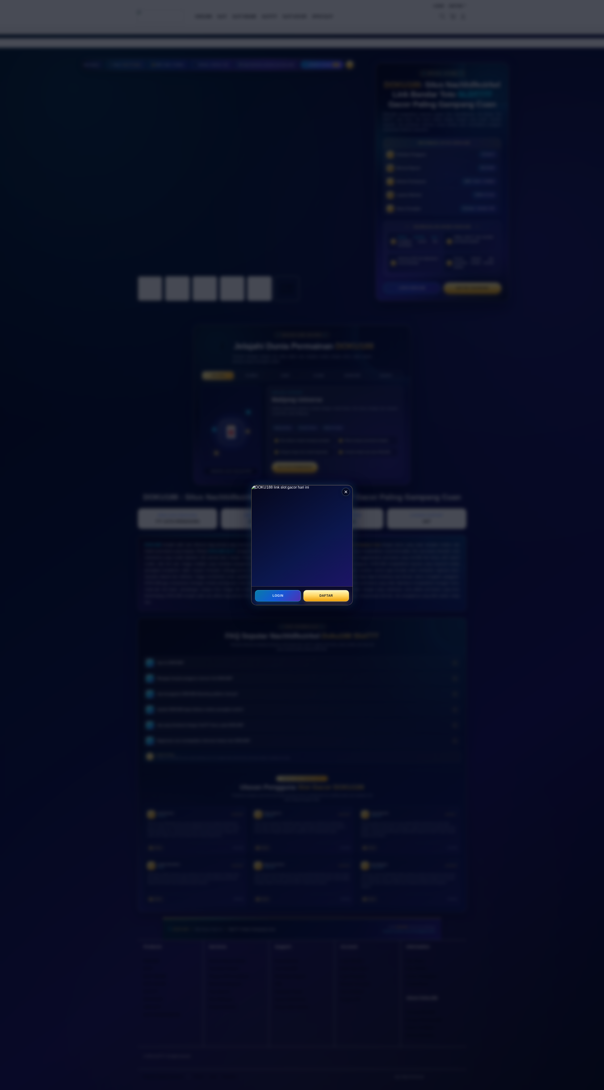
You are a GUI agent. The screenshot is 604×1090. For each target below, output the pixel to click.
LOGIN (278, 595)
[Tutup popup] (346, 492)
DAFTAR (326, 595)
